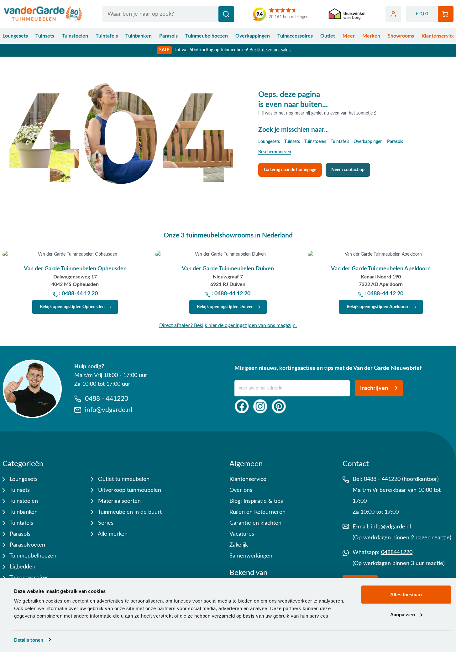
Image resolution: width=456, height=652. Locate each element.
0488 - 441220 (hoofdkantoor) (401, 479)
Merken (371, 35)
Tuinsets (44, 35)
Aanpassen (402, 614)
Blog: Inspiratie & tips (256, 501)
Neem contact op (347, 170)
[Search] (226, 14)
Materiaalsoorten (119, 501)
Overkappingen (252, 35)
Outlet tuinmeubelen (123, 479)
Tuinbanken (138, 35)
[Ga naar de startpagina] (43, 14)
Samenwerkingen (250, 556)
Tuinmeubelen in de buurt (129, 512)
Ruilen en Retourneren (257, 512)
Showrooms (401, 35)
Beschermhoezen (274, 152)
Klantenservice (247, 479)
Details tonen (28, 639)
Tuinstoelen (75, 35)
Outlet (327, 35)
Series (105, 523)
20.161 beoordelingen (288, 17)
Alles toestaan (406, 594)
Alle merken (112, 534)
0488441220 (396, 552)
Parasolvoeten (26, 545)
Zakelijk (238, 545)
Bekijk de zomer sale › (270, 50)
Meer (349, 35)
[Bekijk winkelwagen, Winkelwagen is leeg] (445, 14)
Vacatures (241, 534)
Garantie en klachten (255, 523)
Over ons (240, 490)
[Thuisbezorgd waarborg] (347, 14)
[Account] (393, 14)
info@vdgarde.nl (391, 527)
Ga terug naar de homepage (290, 170)
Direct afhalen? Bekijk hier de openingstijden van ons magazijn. (228, 325)
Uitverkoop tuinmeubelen (129, 490)
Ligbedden (21, 567)
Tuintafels (107, 35)
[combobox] (168, 14)
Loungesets (15, 35)
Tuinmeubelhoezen (206, 35)
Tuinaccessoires (295, 35)
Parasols (168, 35)
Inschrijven (374, 388)
